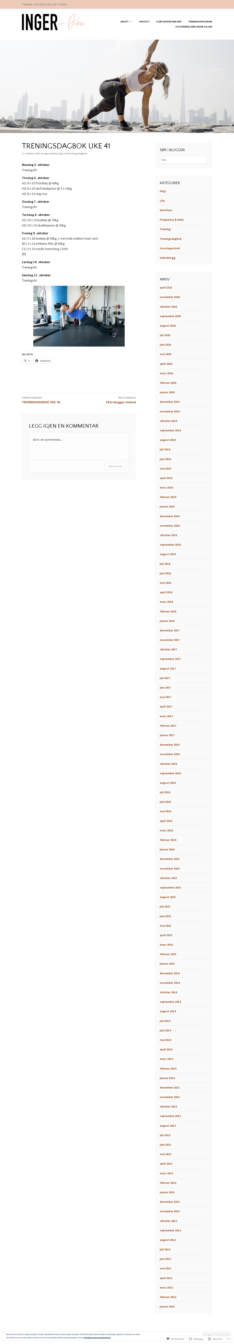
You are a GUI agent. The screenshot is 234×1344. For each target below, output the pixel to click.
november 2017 (170, 640)
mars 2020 (166, 373)
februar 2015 (168, 954)
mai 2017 (165, 697)
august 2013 (168, 1125)
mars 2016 (166, 830)
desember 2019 (170, 401)
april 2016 (166, 821)
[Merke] (183, 159)
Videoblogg (167, 257)
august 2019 (168, 440)
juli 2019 (165, 449)
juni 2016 (165, 801)
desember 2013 (170, 1087)
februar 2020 (168, 382)
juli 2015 (165, 906)
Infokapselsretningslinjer (97, 1337)
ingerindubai (50, 153)
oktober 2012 (168, 1221)
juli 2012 (165, 1249)
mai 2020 (165, 354)
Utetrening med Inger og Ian (193, 26)
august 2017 (168, 668)
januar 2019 (167, 506)
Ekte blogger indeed (121, 400)
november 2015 (170, 868)
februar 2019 (168, 497)
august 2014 (168, 1011)
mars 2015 (166, 944)
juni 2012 (165, 1259)
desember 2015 (170, 859)
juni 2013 (165, 1144)
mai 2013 (165, 1154)
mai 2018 (165, 582)
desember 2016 (170, 744)
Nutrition (166, 210)
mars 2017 (166, 716)
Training (165, 229)
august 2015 (168, 897)
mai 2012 (165, 1268)
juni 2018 (165, 573)
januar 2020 (167, 392)
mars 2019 (166, 487)
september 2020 (170, 316)
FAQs (163, 191)
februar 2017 (168, 725)
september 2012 (170, 1230)
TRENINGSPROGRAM (200, 21)
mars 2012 (166, 1287)
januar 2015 (167, 963)
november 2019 (170, 411)
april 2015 (166, 935)
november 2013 (170, 1097)
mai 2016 (165, 811)
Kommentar (115, 466)
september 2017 (170, 659)
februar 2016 (168, 840)
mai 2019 (165, 468)
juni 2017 (165, 687)
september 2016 (170, 773)
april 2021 (166, 287)
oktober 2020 (168, 306)
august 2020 (168, 325)
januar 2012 (167, 1306)
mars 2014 (166, 1059)
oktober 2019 (168, 421)
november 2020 (170, 297)
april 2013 (166, 1163)
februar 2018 (168, 611)
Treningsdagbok (78, 153)
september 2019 (170, 430)
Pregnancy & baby (172, 219)
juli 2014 (165, 1021)
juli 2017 (165, 678)
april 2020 (166, 364)
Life (162, 200)
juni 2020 (165, 344)
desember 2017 (170, 630)
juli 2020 (165, 335)
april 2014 (166, 1049)
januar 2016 (167, 849)
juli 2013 (165, 1135)
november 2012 (170, 1211)
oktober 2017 (168, 649)
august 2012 (168, 1240)
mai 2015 (165, 925)
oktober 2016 (168, 764)
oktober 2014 (168, 992)
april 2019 (166, 478)
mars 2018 (166, 601)
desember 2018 (170, 516)
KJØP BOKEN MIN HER (168, 21)
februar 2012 (168, 1297)
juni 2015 (165, 916)
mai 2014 (165, 1040)
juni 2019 (165, 459)
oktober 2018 (168, 535)
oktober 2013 (168, 1106)
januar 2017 (167, 735)
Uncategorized (170, 248)
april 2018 (166, 592)
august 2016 (168, 783)
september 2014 (170, 1001)
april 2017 (166, 706)
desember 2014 (170, 973)
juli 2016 (165, 792)
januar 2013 (167, 1192)
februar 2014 (168, 1068)
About (124, 21)
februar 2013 (168, 1183)
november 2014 (170, 983)
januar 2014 (167, 1078)
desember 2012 (170, 1201)
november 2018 (170, 525)
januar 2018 (167, 621)
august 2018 (168, 554)
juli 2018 (165, 564)
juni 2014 (165, 1030)
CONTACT (144, 21)
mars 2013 (166, 1173)
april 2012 (166, 1278)
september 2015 (170, 887)
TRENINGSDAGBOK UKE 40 (41, 400)
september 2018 (170, 544)
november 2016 (170, 754)
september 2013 (170, 1116)
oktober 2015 (168, 878)
